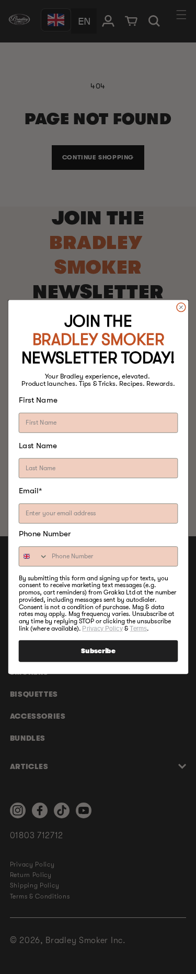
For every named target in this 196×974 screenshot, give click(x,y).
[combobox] (33, 556)
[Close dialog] (181, 307)
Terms (138, 628)
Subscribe (98, 651)
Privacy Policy (102, 628)
